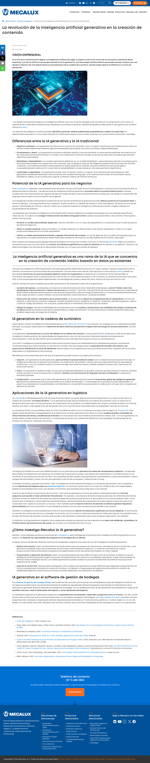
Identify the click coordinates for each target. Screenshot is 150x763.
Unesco (24, 127)
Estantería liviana (73, 726)
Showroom (120, 12)
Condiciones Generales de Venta (120, 759)
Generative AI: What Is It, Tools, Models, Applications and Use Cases (58, 635)
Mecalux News (99, 12)
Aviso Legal (65, 759)
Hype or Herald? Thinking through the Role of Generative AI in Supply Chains (50, 640)
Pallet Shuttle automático (76, 734)
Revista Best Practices (99, 735)
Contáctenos (75, 692)
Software (86, 12)
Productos (75, 12)
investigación (22, 189)
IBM (102, 334)
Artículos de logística (98, 733)
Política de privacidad (82, 759)
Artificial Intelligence (26, 621)
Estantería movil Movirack (76, 723)
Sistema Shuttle (72, 737)
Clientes (110, 12)
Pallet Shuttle (71, 731)
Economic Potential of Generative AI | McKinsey (61, 631)
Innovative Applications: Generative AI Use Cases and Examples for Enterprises (68, 656)
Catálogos (94, 743)
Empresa (143, 12)
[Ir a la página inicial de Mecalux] (3, 21)
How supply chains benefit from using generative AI (84, 652)
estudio (18, 398)
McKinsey (113, 242)
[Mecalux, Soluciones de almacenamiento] (20, 16)
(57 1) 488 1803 (75, 680)
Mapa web (99, 759)
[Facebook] (2, 52)
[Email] (2, 63)
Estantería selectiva (74, 729)
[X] (2, 58)
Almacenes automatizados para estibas (50, 732)
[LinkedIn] (2, 47)
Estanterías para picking (52, 741)
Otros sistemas (48, 744)
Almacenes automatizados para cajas (50, 725)
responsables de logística (110, 597)
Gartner (120, 271)
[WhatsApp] (2, 68)
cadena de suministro (76, 324)
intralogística (63, 535)
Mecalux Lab (132, 12)
